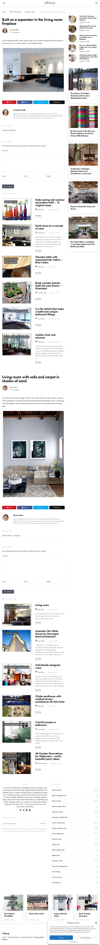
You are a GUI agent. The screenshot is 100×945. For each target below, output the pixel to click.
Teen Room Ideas (57, 877)
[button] (96, 923)
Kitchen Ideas (56, 844)
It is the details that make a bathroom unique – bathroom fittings (49, 311)
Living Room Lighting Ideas (59, 866)
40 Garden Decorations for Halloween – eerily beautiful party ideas (48, 756)
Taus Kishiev (41, 641)
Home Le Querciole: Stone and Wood (83, 207)
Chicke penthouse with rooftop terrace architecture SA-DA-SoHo (50, 699)
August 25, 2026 (84, 22)
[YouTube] (29, 810)
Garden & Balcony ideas (12, 756)
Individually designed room (47, 666)
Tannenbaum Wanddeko (9, 914)
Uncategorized (56, 882)
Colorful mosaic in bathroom (45, 724)
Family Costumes (7, 536)
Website (48, 176)
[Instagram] (23, 810)
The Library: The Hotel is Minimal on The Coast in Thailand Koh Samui (80, 95)
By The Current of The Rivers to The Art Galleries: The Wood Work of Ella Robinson (83, 133)
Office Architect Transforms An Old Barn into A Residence (88, 37)
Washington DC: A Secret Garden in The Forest (87, 27)
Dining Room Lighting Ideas (60, 817)
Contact (4, 939)
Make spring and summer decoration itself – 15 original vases (50, 202)
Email (26, 176)
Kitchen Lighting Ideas (58, 850)
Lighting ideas (56, 855)
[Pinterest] (20, 810)
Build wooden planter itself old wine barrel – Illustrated (48, 285)
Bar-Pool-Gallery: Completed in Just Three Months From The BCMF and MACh (83, 244)
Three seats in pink (36, 913)
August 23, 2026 (84, 61)
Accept (61, 938)
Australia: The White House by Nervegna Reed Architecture (47, 633)
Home (4, 12)
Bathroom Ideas (9, 311)
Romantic (13, 130)
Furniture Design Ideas (11, 259)
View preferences (85, 938)
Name (4, 176)
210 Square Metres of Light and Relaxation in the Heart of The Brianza (88, 57)
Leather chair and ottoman (45, 336)
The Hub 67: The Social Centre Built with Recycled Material (87, 18)
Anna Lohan (41, 233)
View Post (38, 216)
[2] (72, 29)
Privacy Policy (39, 937)
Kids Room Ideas (57, 839)
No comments (15, 32)
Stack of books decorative (85, 914)
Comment (5, 150)
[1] (72, 19)
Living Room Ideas (30, 12)
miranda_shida (14, 30)
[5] (72, 58)
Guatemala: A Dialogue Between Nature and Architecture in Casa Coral (81, 171)
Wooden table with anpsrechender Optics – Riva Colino (49, 259)
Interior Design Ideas (15, 12)
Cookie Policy (73, 941)
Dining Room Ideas (57, 812)
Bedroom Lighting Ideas (59, 806)
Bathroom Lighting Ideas (59, 796)
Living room (5, 130)
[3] (72, 38)
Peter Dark (41, 210)
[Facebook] (26, 810)
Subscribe (43, 823)
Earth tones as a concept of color (49, 227)
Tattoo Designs (56, 872)
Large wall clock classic (60, 914)
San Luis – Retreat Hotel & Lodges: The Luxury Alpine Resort (88, 47)
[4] (72, 48)
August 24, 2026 (84, 42)
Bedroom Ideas (56, 801)
